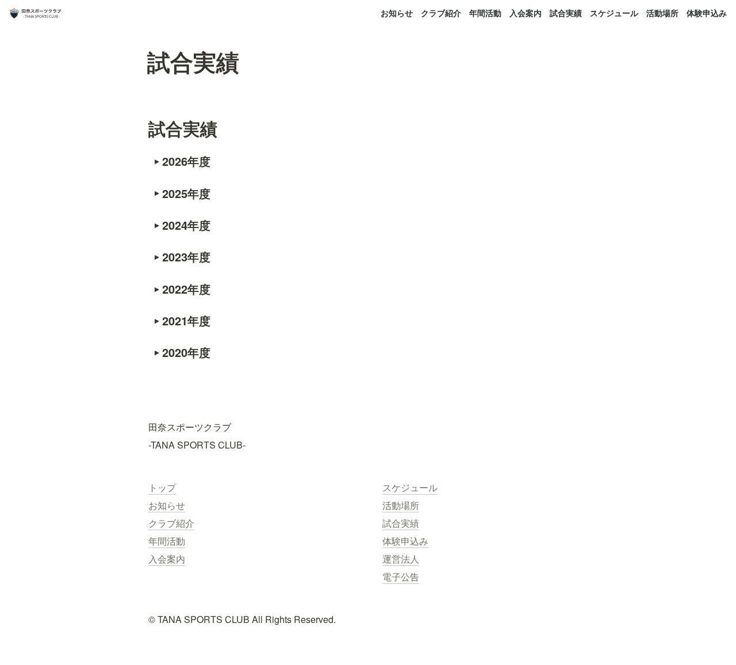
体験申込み (707, 12)
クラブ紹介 (441, 12)
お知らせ (397, 12)
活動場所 (662, 12)
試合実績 (566, 12)
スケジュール (614, 12)
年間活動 (485, 12)
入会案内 (525, 12)
